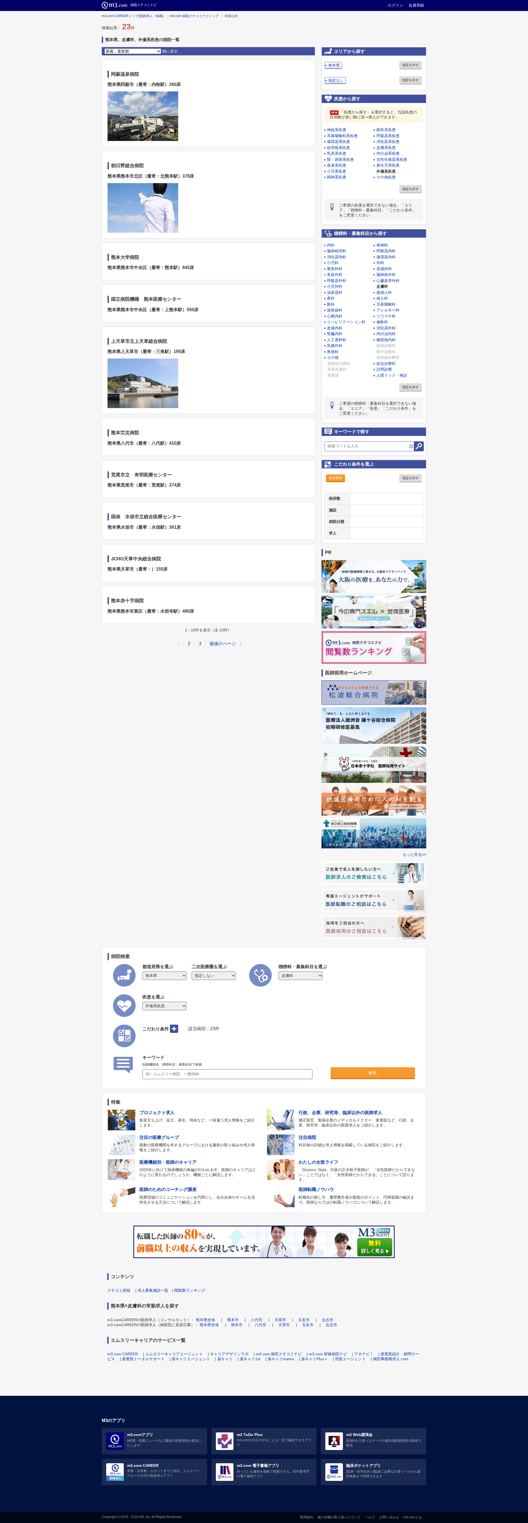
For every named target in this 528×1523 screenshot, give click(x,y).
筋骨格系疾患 (338, 147)
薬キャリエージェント (191, 1359)
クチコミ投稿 (118, 1290)
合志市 (327, 1320)
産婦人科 (384, 292)
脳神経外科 (386, 274)
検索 (373, 1072)
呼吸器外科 (336, 280)
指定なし (336, 80)
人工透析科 (336, 340)
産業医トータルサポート (143, 1359)
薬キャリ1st (250, 1359)
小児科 (333, 262)
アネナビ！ (363, 1354)
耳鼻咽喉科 (386, 304)
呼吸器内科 (386, 251)
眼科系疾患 (386, 129)
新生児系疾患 (388, 165)
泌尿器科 (334, 292)
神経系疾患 (336, 129)
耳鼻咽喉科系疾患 (342, 136)
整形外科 (334, 269)
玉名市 (304, 1320)
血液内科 (334, 328)
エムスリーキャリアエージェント (174, 1354)
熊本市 (233, 1320)
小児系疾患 (336, 171)
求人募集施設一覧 (153, 1290)
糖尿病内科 (386, 340)
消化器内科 (336, 257)
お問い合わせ (389, 1517)
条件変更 (335, 478)
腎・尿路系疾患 (340, 159)
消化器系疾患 (388, 141)
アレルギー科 (388, 310)
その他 (333, 357)
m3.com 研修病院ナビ (328, 1354)
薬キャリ (225, 1359)
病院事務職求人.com (390, 1359)
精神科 (382, 245)
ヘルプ (370, 1517)
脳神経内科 (336, 251)
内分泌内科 (386, 334)
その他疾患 (386, 177)
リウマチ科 (386, 316)
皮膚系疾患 (386, 147)
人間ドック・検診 (391, 375)
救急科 (333, 351)
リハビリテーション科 (346, 322)
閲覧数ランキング (189, 1290)
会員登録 (416, 5)
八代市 (256, 1320)
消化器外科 (386, 328)
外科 (380, 262)
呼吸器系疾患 (388, 136)
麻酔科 (382, 322)
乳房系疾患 (336, 153)
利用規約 (306, 1517)
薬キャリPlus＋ (314, 1359)
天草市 (280, 1320)
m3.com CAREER (122, 1354)
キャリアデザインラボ (229, 1354)
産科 (331, 298)
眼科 (331, 304)
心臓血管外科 (388, 280)
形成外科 (384, 269)
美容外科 (334, 274)
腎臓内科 (334, 334)
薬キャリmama (281, 1359)
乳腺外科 (334, 345)
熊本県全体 (205, 1320)
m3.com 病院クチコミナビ (279, 1354)
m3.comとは (412, 1517)
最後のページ (223, 643)
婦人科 (382, 298)
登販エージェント (350, 1359)
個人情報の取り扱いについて (339, 1517)
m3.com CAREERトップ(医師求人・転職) (133, 16)
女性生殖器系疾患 (391, 159)
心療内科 (334, 316)
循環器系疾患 (338, 141)
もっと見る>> (414, 854)
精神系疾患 (336, 177)
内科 (331, 245)
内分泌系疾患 (388, 153)
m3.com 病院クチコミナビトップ (194, 16)
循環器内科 (386, 257)
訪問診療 (384, 369)
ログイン (395, 5)
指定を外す (410, 65)
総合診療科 (386, 363)
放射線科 (334, 310)
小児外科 (334, 286)
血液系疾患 (336, 165)
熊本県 (334, 65)
